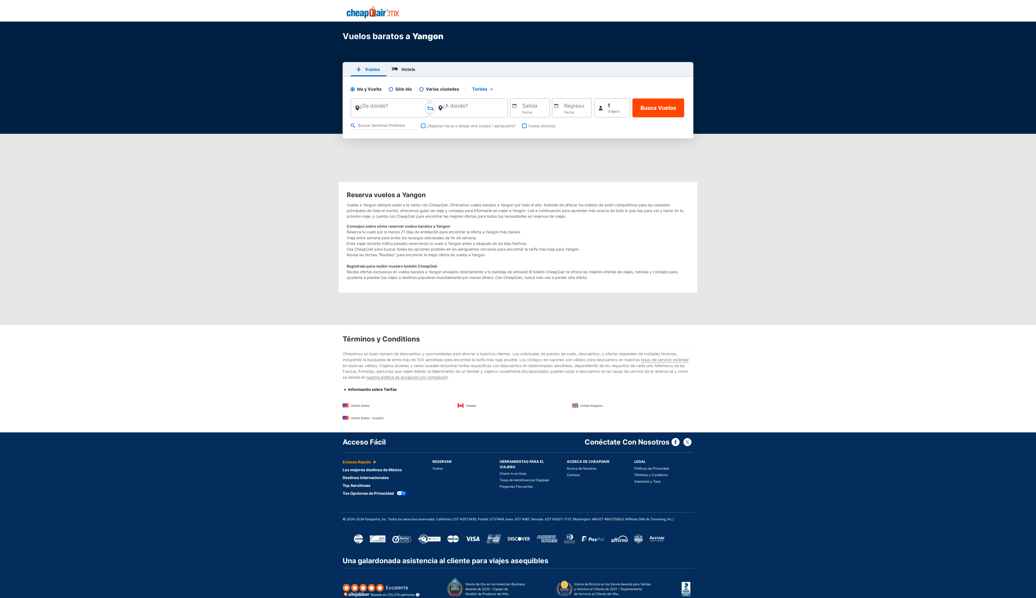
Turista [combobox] (479, 89)
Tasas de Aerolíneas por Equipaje (524, 480)
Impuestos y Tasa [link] (647, 481)
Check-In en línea (513, 473)
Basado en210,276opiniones (393, 591)
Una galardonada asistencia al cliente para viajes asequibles (445, 560)
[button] (612, 107)
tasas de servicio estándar (665, 359)
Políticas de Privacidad (651, 468)
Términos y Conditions (651, 475)
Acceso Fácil (364, 442)
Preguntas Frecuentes (516, 486)
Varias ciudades (442, 89)
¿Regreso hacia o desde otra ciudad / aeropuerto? (471, 126)
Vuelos (437, 468)
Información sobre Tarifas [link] (372, 389)
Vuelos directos (541, 126)
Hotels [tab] (408, 69)
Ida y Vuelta (369, 89)
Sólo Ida (403, 89)
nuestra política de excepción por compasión (407, 377)
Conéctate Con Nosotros (627, 442)
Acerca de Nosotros (582, 468)
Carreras (573, 475)
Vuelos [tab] (372, 69)
